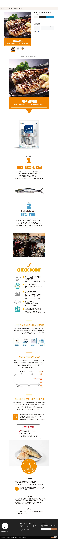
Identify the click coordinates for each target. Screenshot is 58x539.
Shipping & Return (29, 56)
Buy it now (50, 17)
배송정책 (21, 526)
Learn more (25, 537)
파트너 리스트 (34, 525)
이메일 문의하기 (28, 529)
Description (23, 56)
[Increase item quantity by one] (37, 17)
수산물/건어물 (40, 22)
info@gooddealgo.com (5, 531)
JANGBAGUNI (38, 23)
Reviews (35, 56)
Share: (35, 31)
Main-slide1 (39, 24)
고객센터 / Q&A (28, 526)
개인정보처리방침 (22, 529)
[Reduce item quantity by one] (34, 17)
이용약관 (21, 530)
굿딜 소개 (21, 525)
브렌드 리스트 (34, 526)
